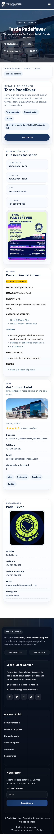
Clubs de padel (12, 736)
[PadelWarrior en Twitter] (17, 697)
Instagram (22, 477)
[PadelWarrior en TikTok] (31, 697)
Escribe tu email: (15, 788)
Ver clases (39, 652)
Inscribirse (27, 137)
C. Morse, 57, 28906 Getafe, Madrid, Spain (26, 438)
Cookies (40, 830)
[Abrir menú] (49, 4)
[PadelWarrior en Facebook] (24, 697)
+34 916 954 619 (13, 448)
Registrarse (10, 755)
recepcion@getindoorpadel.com (22, 458)
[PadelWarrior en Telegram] (38, 697)
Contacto (9, 749)
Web (10, 477)
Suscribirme (27, 803)
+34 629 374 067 (17, 203)
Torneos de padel (12, 68)
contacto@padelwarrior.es (24, 689)
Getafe (37, 68)
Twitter (11, 484)
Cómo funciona (12, 722)
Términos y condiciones (22, 830)
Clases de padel (12, 742)
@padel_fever (13, 595)
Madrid (27, 68)
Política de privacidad (26, 827)
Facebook (36, 477)
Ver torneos (15, 652)
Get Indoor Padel (17, 191)
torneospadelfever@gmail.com (21, 585)
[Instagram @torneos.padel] (10, 697)
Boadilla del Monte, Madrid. (24, 684)
